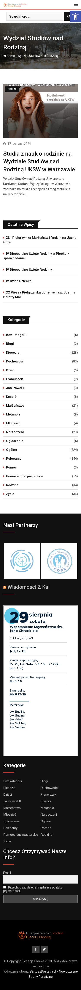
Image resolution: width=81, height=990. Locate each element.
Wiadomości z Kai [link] (28, 587)
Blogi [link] (10, 344)
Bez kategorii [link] (16, 335)
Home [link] (10, 56)
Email (7, 872)
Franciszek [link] (14, 379)
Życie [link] (10, 494)
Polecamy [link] (13, 459)
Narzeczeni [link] (15, 432)
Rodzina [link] (12, 485)
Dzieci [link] (11, 370)
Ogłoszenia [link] (14, 441)
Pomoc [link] (11, 467)
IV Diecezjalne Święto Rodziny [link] (29, 270)
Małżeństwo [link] (15, 406)
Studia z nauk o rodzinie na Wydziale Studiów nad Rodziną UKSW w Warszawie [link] (39, 161)
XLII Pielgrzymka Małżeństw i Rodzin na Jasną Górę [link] (39, 240)
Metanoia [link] (13, 414)
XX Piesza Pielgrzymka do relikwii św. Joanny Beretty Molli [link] (39, 294)
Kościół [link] (11, 397)
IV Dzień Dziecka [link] (19, 281)
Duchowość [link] (15, 361)
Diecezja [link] (12, 352)
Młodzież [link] (13, 423)
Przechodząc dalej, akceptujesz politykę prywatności (32, 889)
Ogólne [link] (11, 450)
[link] (75, 16)
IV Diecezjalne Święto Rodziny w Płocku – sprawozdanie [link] (36, 256)
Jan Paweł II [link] (15, 388)
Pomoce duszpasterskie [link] (24, 476)
